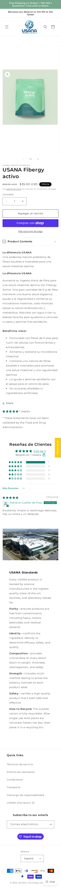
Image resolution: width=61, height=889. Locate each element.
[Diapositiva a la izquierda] (23, 159)
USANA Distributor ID (21, 802)
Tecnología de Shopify (39, 883)
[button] (7, 27)
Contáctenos (15, 779)
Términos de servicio (20, 764)
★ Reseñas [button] (57, 448)
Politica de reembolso (21, 772)
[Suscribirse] (50, 824)
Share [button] (9, 403)
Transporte (14, 787)
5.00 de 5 (40, 451)
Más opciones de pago (30, 231)
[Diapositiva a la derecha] (38, 159)
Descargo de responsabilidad (25, 795)
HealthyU (23, 883)
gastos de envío (14, 189)
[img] (10, 497)
